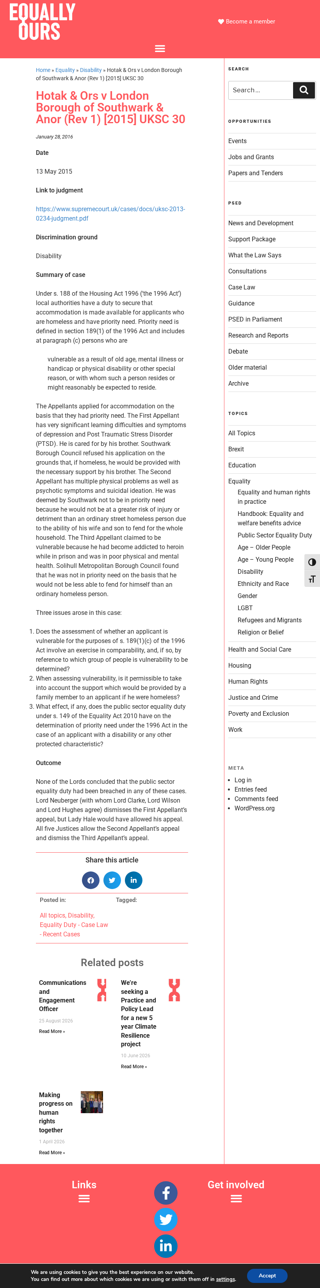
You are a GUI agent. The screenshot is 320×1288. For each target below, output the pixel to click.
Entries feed (251, 789)
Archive (238, 383)
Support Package (252, 239)
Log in (243, 780)
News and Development (260, 223)
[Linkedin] (166, 1246)
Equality (65, 70)
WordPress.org (255, 808)
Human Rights (248, 681)
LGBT (245, 608)
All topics (52, 915)
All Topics (241, 433)
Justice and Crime (253, 697)
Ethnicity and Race (263, 583)
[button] (160, 48)
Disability (91, 70)
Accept (267, 1275)
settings (225, 1279)
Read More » (52, 1031)
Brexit (236, 449)
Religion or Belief (261, 632)
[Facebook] (166, 1193)
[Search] (304, 90)
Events (237, 141)
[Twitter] (166, 1219)
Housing (239, 665)
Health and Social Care (259, 649)
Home (43, 70)
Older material (247, 367)
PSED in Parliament (255, 319)
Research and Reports (258, 335)
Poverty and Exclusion (258, 713)
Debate (238, 351)
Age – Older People (264, 547)
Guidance (241, 303)
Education (242, 465)
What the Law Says (254, 255)
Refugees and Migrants (270, 620)
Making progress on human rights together (56, 1112)
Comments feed (256, 799)
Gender (247, 596)
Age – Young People (265, 559)
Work (235, 729)
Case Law (241, 287)
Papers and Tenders (255, 173)
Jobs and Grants (251, 157)
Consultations (247, 271)
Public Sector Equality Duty (275, 535)
